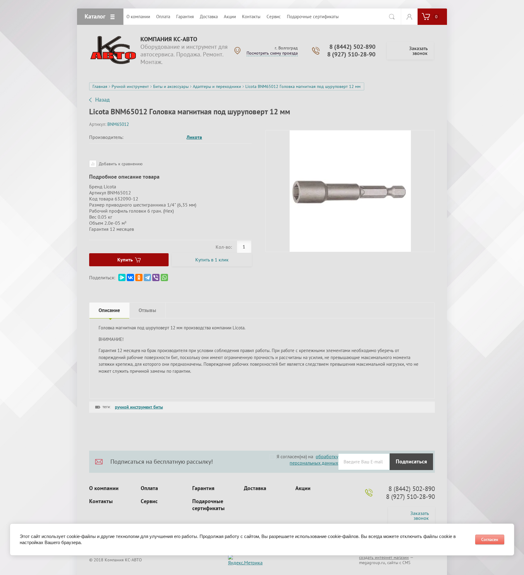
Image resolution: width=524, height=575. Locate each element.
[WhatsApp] (164, 277)
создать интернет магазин (384, 557)
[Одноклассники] (139, 277)
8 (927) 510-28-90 (351, 54)
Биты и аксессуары (171, 86)
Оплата (149, 488)
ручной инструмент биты (139, 407)
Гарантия (203, 488)
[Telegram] (147, 277)
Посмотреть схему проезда (272, 53)
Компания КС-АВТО (168, 39)
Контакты (101, 501)
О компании (104, 488)
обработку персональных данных (314, 459)
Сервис (149, 501)
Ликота (194, 137)
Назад (102, 99)
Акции (303, 488)
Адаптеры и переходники (217, 86)
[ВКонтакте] (130, 277)
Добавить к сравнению (120, 163)
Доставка (255, 488)
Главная (99, 86)
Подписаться (411, 461)
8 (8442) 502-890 (352, 47)
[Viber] (156, 277)
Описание (109, 310)
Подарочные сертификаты (208, 505)
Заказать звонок (418, 50)
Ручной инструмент (130, 86)
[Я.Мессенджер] (122, 277)
